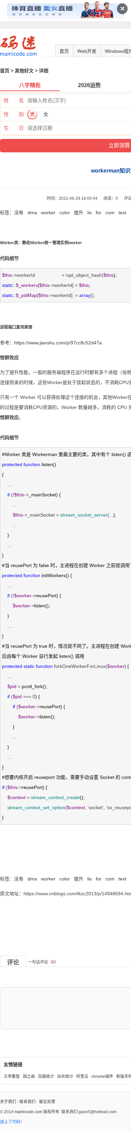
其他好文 (24, 70)
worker (48, 212)
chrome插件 (102, 1076)
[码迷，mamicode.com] (18, 54)
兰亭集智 (12, 1076)
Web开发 (86, 51)
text (122, 212)
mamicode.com (28, 1111)
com (110, 212)
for (98, 212)
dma (32, 212)
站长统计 (65, 1076)
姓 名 (14, 100)
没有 (19, 212)
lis (89, 212)
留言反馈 (47, 1101)
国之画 (29, 1076)
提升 (78, 212)
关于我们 (8, 1101)
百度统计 (46, 1076)
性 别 (14, 114)
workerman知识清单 (21, 864)
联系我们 (27, 1101)
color (64, 212)
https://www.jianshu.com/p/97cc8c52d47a (58, 342)
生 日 (14, 128)
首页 (64, 51)
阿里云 (82, 1076)
